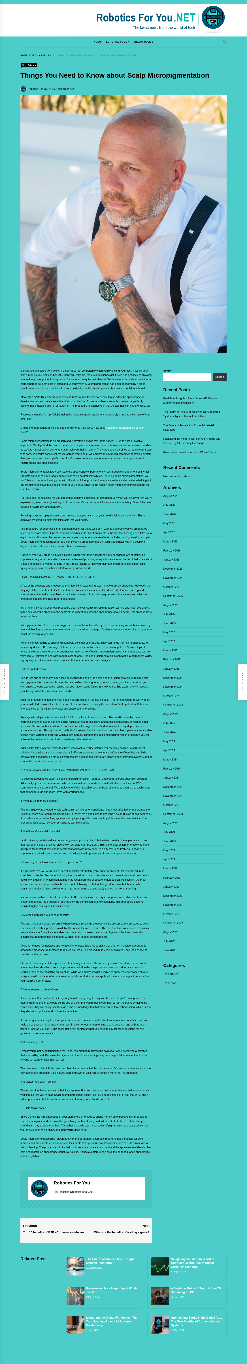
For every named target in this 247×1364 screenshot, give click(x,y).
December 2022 (172, 895)
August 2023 (170, 823)
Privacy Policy (143, 42)
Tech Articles (29, 65)
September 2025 (173, 595)
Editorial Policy (117, 42)
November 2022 (172, 904)
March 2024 (170, 759)
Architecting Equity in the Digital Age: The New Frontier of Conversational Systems (196, 1321)
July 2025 (169, 614)
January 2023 (171, 886)
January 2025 (171, 668)
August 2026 (170, 495)
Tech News (169, 982)
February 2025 (171, 659)
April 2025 (169, 641)
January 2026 (171, 559)
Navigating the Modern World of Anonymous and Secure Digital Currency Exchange (192, 1263)
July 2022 (169, 941)
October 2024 (171, 695)
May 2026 (169, 523)
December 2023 (172, 786)
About (98, 42)
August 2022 (170, 932)
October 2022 (171, 913)
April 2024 (169, 750)
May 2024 (169, 741)
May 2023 (169, 850)
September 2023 (173, 813)
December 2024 (172, 677)
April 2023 (169, 859)
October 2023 (171, 804)
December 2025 (172, 568)
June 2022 (169, 950)
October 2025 (171, 586)
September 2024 (173, 704)
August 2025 (170, 605)
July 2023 (169, 832)
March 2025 (170, 650)
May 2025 (169, 632)
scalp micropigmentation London (125, 427)
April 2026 (169, 532)
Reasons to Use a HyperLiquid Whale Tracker (190, 452)
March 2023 (170, 868)
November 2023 (172, 795)
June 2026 (169, 514)
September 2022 (173, 923)
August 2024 (170, 714)
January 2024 (171, 777)
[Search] (225, 42)
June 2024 (169, 732)
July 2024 (169, 723)
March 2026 (170, 541)
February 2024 (171, 768)
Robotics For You (38, 88)
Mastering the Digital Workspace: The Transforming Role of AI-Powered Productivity (111, 1321)
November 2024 (172, 686)
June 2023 (169, 841)
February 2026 (171, 550)
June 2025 (169, 623)
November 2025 (172, 577)
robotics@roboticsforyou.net (76, 1191)
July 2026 (169, 505)
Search (167, 370)
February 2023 (171, 877)
